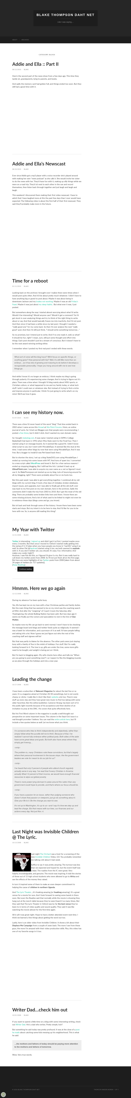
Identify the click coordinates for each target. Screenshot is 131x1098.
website (54, 697)
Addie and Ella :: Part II (35, 64)
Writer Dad (20, 1025)
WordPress (35, 463)
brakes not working (44, 302)
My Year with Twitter (33, 530)
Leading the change (32, 679)
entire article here (62, 720)
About (14, 40)
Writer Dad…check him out (39, 1010)
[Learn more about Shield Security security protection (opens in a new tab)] (3, 1094)
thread (41, 427)
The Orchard (45, 854)
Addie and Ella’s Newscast (39, 164)
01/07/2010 (16, 418)
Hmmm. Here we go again (38, 588)
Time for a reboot (30, 281)
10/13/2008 (16, 842)
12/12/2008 (16, 594)
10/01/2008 (16, 1015)
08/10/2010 (16, 169)
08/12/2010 (16, 69)
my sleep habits (45, 305)
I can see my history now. (38, 412)
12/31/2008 (16, 535)
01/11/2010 (16, 286)
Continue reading (25, 569)
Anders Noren (107, 1089)
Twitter (15, 541)
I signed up (35, 541)
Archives (25, 40)
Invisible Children (42, 857)
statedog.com (28, 438)
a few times (24, 433)
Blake (26, 69)
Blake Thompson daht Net (66, 15)
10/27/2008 (16, 684)
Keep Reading (19, 565)
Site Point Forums (54, 427)
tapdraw (33, 548)
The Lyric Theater (23, 892)
